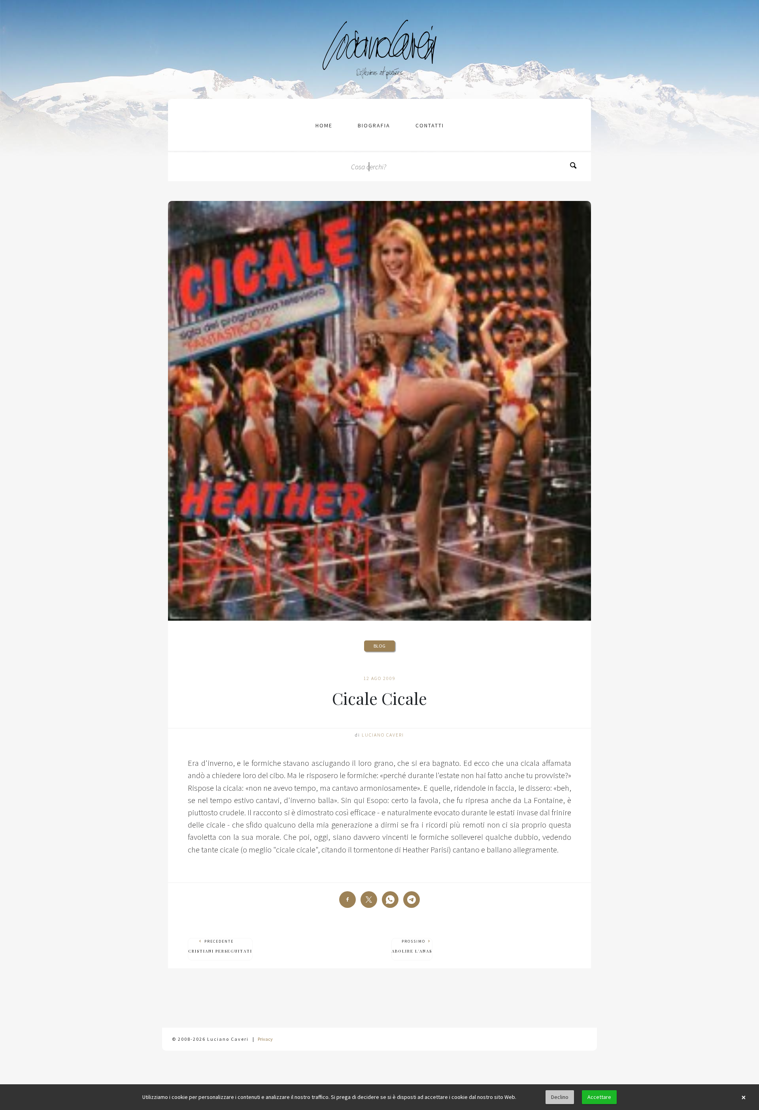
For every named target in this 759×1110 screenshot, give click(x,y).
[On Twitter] (369, 899)
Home (323, 125)
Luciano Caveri (383, 735)
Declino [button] (559, 1097)
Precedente (220, 946)
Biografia (374, 125)
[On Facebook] (347, 899)
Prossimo (412, 946)
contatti (429, 125)
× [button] (744, 1097)
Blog (379, 646)
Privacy (265, 1039)
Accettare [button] (599, 1097)
